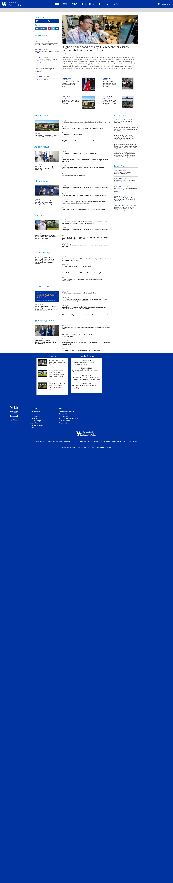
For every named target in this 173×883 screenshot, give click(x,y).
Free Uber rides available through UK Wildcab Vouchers (82, 128)
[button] (166, 4)
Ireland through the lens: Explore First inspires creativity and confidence (110, 102)
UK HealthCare (77, 10)
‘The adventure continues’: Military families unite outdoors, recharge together (57, 386)
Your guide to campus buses (72, 134)
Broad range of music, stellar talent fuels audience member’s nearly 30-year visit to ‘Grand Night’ (84, 307)
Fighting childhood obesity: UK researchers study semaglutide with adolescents (96, 48)
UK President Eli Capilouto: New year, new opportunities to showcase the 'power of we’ (125, 199)
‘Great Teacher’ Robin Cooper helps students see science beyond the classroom (85, 335)
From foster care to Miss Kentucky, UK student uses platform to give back (70, 84)
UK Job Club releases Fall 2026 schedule (76, 266)
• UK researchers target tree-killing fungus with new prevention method (125, 145)
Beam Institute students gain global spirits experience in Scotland (109, 84)
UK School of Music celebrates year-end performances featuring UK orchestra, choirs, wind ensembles (46, 308)
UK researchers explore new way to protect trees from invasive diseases (85, 245)
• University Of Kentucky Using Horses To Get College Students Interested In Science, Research (124, 153)
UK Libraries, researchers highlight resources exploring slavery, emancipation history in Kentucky (85, 300)
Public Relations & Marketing (68, 418)
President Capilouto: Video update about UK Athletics (124, 181)
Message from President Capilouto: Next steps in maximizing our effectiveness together (125, 208)
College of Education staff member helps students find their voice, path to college (86, 343)
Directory (109, 447)
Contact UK (63, 414)
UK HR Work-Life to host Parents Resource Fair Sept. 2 (45, 78)
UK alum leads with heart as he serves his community (81, 350)
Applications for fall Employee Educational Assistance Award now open (86, 327)
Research (86, 10)
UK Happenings (95, 10)
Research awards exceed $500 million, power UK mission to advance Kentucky (46, 236)
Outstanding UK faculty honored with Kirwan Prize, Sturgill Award (45, 342)
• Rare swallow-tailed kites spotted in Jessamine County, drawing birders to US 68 (126, 129)
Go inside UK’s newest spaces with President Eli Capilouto (70, 101)
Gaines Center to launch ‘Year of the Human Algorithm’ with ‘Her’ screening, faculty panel (46, 60)
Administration (63, 416)
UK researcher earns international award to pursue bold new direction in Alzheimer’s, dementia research (46, 43)
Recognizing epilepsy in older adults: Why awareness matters (84, 195)
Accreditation (101, 447)
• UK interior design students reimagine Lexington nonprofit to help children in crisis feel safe (124, 136)
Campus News (56, 10)
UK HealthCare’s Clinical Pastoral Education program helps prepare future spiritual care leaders (84, 202)
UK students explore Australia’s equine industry (47, 51)
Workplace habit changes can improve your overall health (83, 209)
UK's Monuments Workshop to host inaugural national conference (82, 279)
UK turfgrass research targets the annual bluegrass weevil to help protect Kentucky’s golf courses (86, 238)
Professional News (118, 10)
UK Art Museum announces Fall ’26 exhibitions (79, 293)
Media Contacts (64, 423)
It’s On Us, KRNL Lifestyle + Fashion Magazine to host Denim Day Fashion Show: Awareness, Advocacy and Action (45, 260)
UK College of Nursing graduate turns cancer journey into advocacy (46, 168)
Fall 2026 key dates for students (73, 175)
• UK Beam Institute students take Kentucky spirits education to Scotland (125, 121)
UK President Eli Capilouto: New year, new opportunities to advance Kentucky (125, 190)
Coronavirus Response (66, 412)
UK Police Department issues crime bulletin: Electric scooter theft (86, 122)
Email (129, 441)
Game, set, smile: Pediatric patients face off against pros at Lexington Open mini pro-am (46, 202)
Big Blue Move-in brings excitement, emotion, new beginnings (85, 141)
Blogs (127, 10)
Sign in (135, 441)
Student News (66, 10)
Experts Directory (64, 421)
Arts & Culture (105, 10)
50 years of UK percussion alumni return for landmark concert (85, 315)
